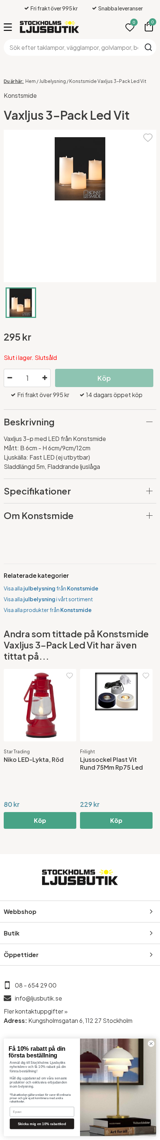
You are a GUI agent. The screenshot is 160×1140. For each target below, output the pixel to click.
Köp (40, 820)
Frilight (87, 751)
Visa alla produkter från (48, 609)
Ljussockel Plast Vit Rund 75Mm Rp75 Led (111, 763)
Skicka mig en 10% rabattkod (42, 1123)
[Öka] (45, 378)
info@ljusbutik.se (38, 998)
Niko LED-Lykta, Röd (34, 759)
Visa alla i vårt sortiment (48, 599)
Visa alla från (51, 588)
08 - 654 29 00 (36, 985)
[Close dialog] (151, 1043)
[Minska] (10, 378)
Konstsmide (20, 95)
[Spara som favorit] (148, 137)
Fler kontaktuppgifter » (36, 1011)
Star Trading (17, 751)
